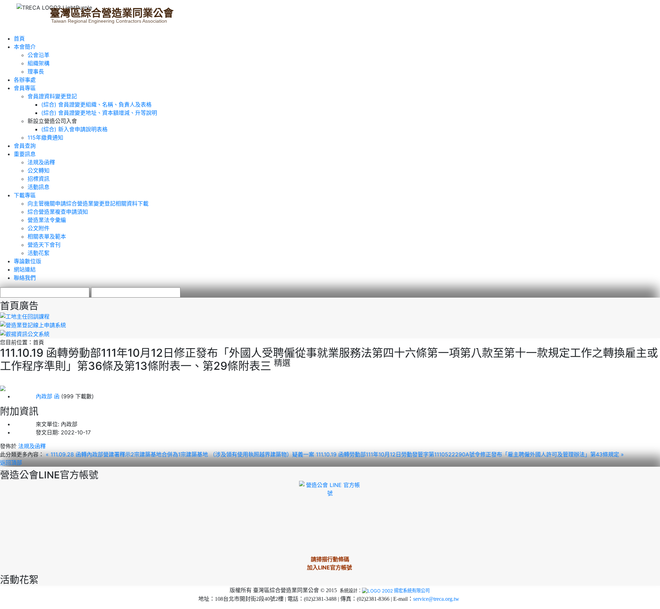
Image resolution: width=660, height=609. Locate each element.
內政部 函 (36, 396)
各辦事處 (25, 79)
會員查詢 (25, 145)
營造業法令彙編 (47, 220)
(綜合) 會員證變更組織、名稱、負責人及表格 (96, 104)
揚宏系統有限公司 (412, 590)
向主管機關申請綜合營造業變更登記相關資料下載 (88, 203)
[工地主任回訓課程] (25, 315)
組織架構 (39, 63)
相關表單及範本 (47, 236)
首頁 (19, 38)
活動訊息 (39, 187)
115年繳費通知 (45, 137)
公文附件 (39, 228)
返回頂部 (11, 462)
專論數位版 (27, 261)
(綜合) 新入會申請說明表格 (74, 129)
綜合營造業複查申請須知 (58, 211)
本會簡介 (25, 46)
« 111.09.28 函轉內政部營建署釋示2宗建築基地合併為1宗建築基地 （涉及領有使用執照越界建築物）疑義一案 (181, 454)
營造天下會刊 (44, 244)
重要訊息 (25, 154)
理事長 (36, 71)
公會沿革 (39, 55)
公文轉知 (39, 170)
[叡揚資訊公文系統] (25, 333)
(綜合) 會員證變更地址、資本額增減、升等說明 (99, 112)
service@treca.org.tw (436, 599)
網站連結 (25, 269)
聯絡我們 (25, 277)
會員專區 (25, 88)
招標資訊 (39, 178)
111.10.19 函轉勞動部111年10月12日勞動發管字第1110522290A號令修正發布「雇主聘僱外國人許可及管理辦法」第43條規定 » (470, 454)
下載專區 (25, 195)
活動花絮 (39, 253)
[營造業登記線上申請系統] (33, 324)
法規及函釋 (41, 162)
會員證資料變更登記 (52, 96)
